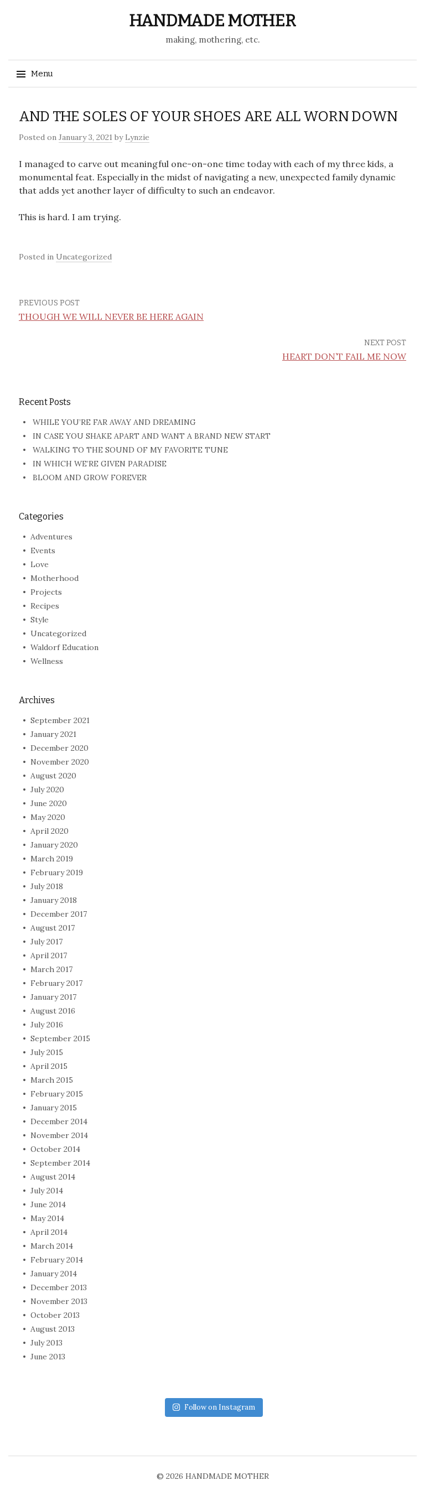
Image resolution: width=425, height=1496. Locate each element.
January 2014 (53, 1274)
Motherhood (54, 578)
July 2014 (46, 1191)
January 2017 (53, 997)
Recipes (44, 606)
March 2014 (51, 1246)
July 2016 (46, 1025)
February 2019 (56, 872)
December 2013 (58, 1287)
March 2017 (51, 969)
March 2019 (51, 859)
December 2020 (59, 748)
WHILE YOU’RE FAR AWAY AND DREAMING (114, 422)
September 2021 (60, 720)
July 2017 (46, 942)
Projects (46, 592)
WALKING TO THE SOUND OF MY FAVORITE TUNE (130, 450)
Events (42, 550)
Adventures (51, 537)
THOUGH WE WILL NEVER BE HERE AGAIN (111, 316)
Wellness (46, 661)
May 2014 (47, 1218)
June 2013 (47, 1357)
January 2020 (54, 845)
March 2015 (51, 1080)
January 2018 (53, 900)
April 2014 (49, 1232)
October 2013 (55, 1315)
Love (39, 564)
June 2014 (48, 1204)
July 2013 (46, 1343)
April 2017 (48, 955)
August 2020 (53, 776)
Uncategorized (84, 257)
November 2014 (59, 1135)
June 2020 (48, 803)
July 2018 (46, 886)
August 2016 (52, 1011)
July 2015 (46, 1052)
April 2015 (49, 1066)
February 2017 (56, 983)
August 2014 (52, 1177)
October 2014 (55, 1149)
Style (39, 620)
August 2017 (52, 928)
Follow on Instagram (219, 1407)
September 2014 (60, 1163)
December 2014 (58, 1121)
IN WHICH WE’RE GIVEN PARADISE (100, 464)
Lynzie (137, 137)
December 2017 (58, 914)
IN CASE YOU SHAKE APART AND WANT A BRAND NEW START (152, 436)
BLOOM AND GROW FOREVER (90, 477)
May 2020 (47, 817)
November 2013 (58, 1301)
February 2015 (56, 1094)
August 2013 (52, 1329)
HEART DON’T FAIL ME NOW (344, 356)
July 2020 (47, 789)
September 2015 (60, 1038)
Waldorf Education (64, 647)
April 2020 (49, 831)
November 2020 (59, 762)
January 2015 (53, 1108)
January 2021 (53, 734)
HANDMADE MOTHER (212, 20)
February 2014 (56, 1260)
